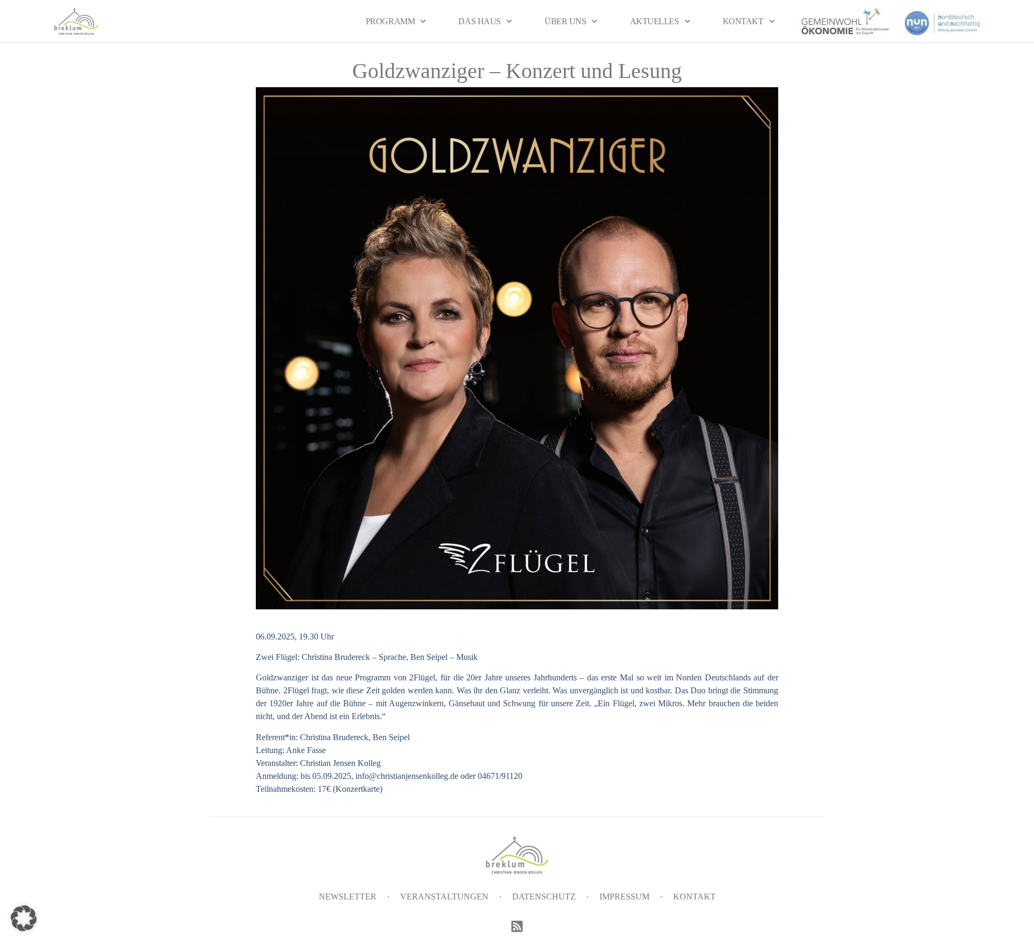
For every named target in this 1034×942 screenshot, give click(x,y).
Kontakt (743, 21)
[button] (23, 918)
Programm (390, 21)
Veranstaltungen (444, 896)
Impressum (624, 896)
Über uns (565, 21)
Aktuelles (654, 21)
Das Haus (479, 21)
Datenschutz (544, 896)
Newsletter (347, 896)
